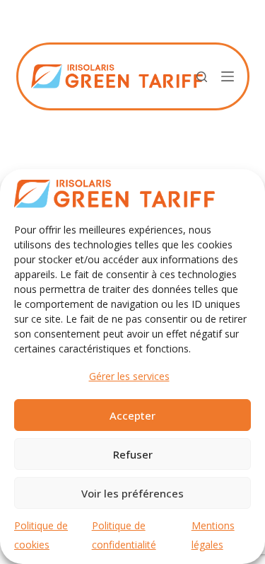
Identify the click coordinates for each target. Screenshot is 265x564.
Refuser (133, 454)
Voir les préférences (132, 493)
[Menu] (227, 76)
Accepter (132, 415)
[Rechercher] (201, 76)
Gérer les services (129, 376)
